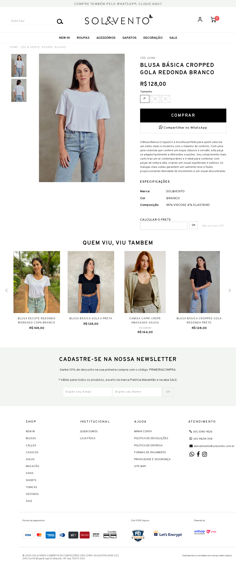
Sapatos (129, 38)
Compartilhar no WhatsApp (185, 128)
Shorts (31, 480)
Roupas (83, 38)
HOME (14, 47)
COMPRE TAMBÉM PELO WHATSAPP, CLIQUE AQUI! (118, 4)
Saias (29, 473)
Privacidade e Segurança (152, 459)
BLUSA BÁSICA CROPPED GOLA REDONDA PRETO (199, 321)
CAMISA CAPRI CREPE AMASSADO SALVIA (145, 321)
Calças (31, 445)
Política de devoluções (151, 438)
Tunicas (31, 487)
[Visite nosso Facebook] (198, 455)
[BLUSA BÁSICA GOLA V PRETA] (91, 282)
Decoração (152, 38)
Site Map (140, 466)
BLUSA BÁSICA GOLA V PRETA (90, 318)
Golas (30, 459)
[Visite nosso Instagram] (204, 455)
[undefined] (81, 118)
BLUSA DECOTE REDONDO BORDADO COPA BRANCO (37, 321)
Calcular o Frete (155, 220)
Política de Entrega (148, 445)
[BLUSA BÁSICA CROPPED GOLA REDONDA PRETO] (199, 282)
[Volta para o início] (118, 20)
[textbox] (31, 21)
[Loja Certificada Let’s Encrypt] (168, 534)
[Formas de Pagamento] (70, 534)
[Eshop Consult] (205, 532)
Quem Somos (89, 431)
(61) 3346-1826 (202, 432)
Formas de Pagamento (150, 452)
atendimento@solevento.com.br (214, 446)
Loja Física (87, 438)
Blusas (31, 438)
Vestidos (32, 494)
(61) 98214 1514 (202, 439)
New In (64, 38)
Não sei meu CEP (213, 226)
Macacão (32, 466)
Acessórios (105, 38)
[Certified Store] (138, 535)
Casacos (32, 452)
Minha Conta (143, 431)
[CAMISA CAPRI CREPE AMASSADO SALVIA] (145, 282)
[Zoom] (19, 65)
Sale (29, 501)
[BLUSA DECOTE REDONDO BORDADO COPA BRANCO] (37, 282)
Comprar (183, 115)
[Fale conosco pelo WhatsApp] (191, 455)
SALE (173, 38)
